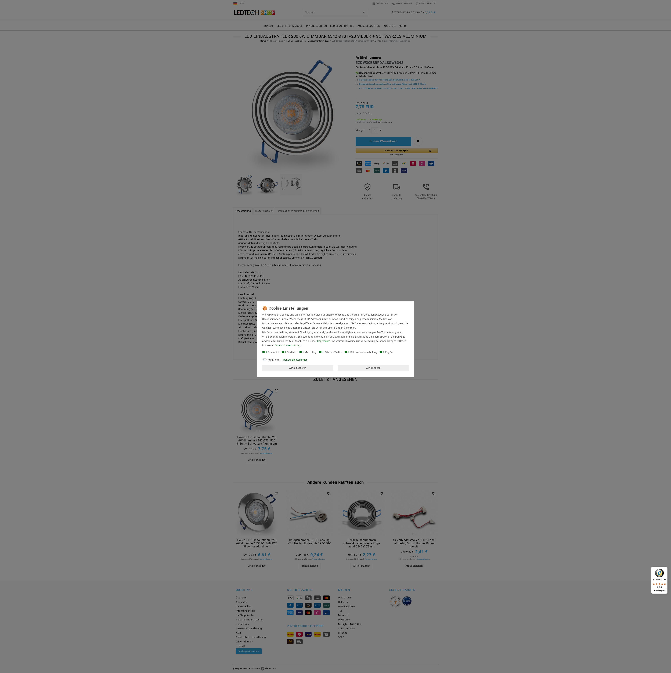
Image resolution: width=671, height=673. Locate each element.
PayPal (389, 352)
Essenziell (273, 352)
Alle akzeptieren (297, 368)
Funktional (274, 359)
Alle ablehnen (373, 368)
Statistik (292, 352)
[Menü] (665, 569)
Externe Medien (333, 352)
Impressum (323, 341)
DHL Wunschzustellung (363, 352)
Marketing (311, 352)
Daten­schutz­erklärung (287, 345)
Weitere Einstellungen (295, 359)
